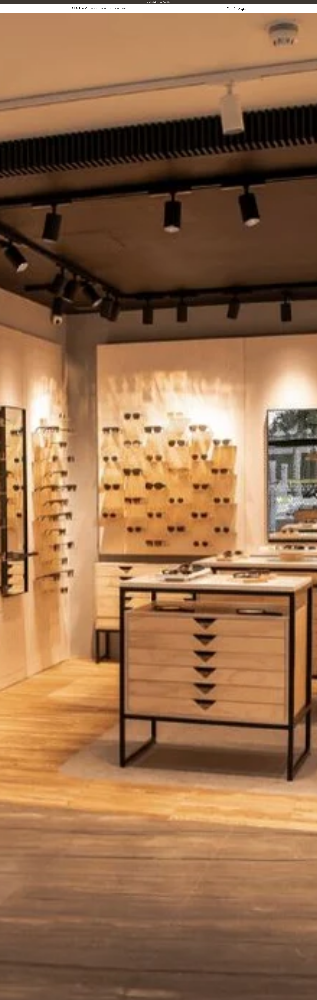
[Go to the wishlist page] (233, 8)
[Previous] (140, 2)
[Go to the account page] (238, 8)
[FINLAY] (79, 8)
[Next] (177, 2)
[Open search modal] (228, 8)
